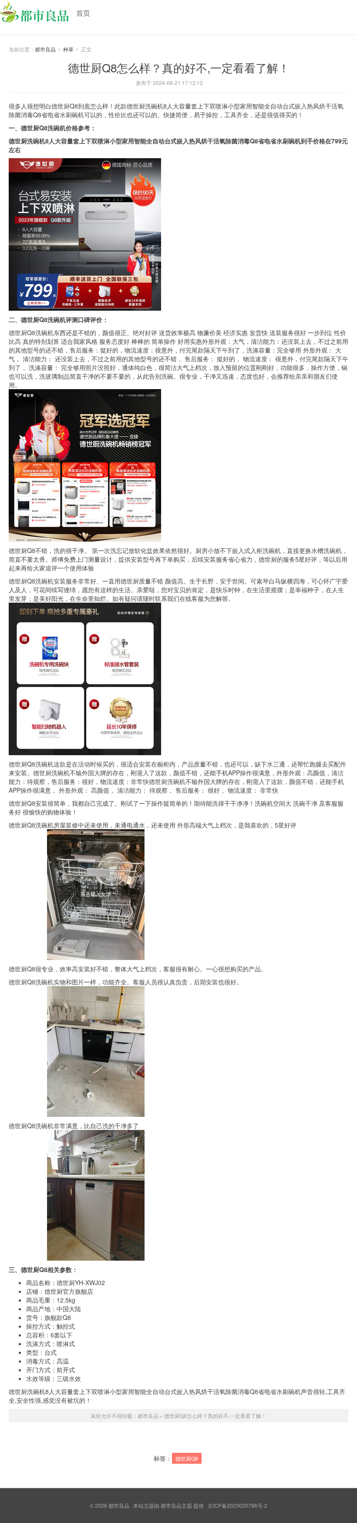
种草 (68, 49)
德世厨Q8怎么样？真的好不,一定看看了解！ (179, 67)
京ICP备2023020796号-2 (237, 1505)
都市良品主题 (176, 1505)
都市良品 (35, 14)
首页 (83, 13)
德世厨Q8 (186, 1458)
